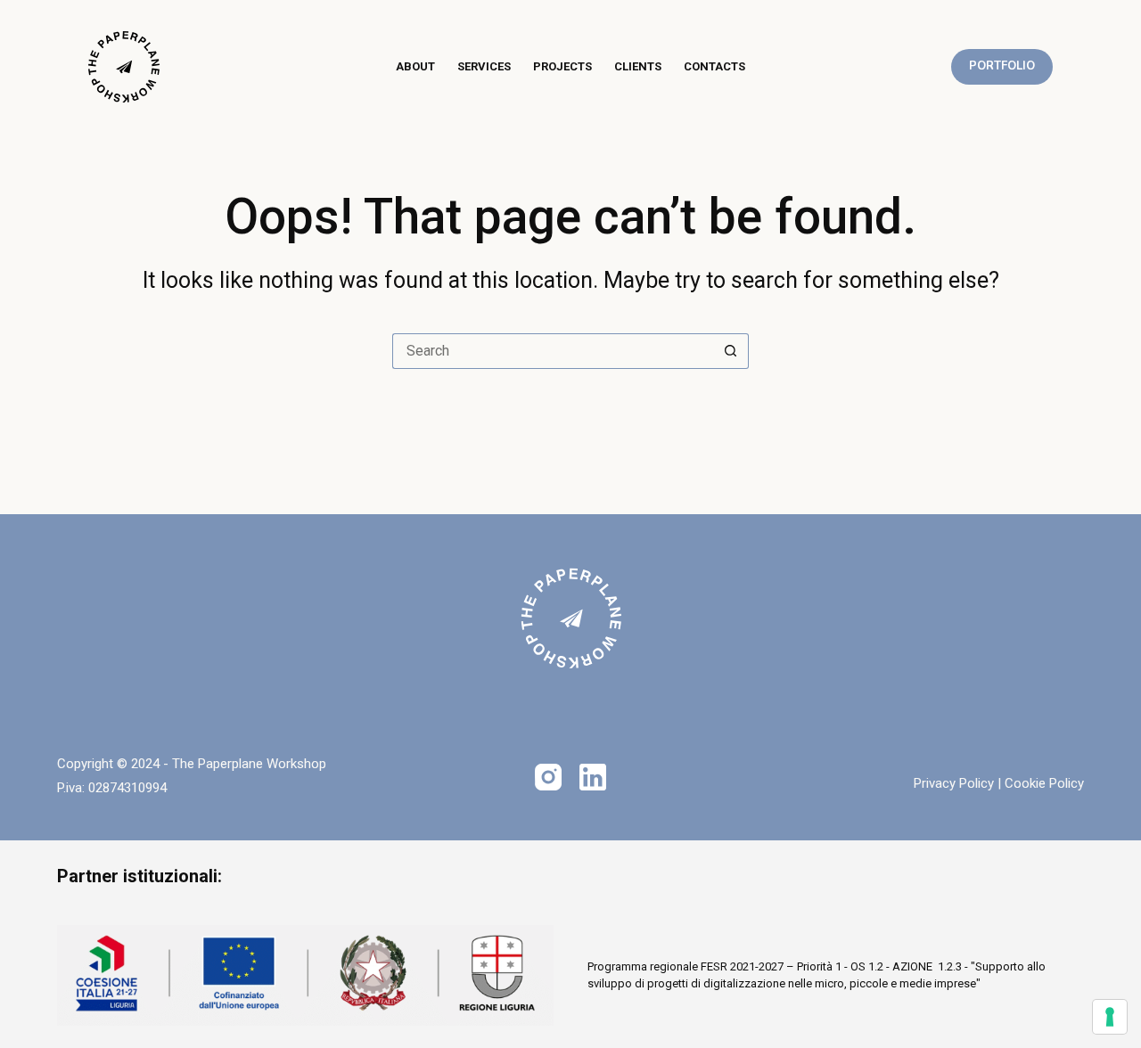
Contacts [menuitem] (714, 66)
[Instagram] (548, 777)
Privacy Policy (954, 783)
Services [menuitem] (484, 66)
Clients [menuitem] (637, 66)
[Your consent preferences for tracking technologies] (1110, 1017)
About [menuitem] (415, 66)
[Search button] (731, 351)
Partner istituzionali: (139, 876)
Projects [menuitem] (562, 66)
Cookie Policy (1044, 783)
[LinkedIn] (592, 777)
